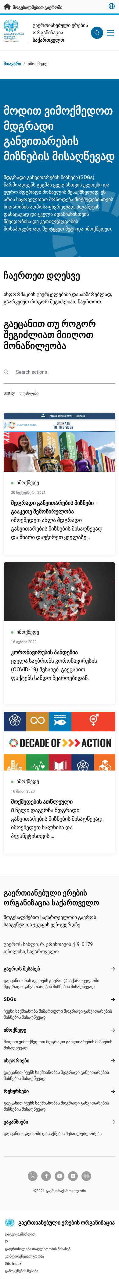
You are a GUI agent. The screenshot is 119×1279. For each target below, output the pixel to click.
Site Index (13, 1264)
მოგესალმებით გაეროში (37, 7)
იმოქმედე (37, 63)
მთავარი (12, 63)
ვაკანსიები (16, 1122)
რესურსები (16, 1091)
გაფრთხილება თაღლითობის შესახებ (37, 1249)
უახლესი (30, 393)
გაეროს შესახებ (22, 969)
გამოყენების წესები (21, 1271)
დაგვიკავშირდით (20, 1234)
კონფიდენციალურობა (24, 1256)
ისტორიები (16, 1060)
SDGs (10, 999)
